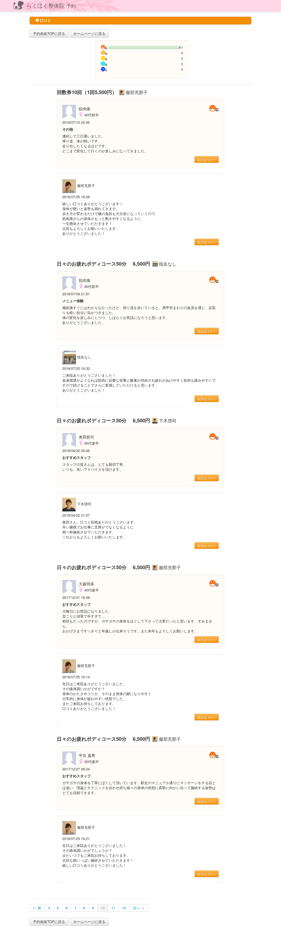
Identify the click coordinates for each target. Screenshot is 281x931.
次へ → (139, 907)
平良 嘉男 (87, 755)
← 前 (37, 907)
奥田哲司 (86, 436)
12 (124, 907)
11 (113, 907)
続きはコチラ (207, 159)
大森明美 (86, 583)
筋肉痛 (84, 108)
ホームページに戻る (89, 33)
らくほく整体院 (51, 5)
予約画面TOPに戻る (49, 33)
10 (103, 907)
